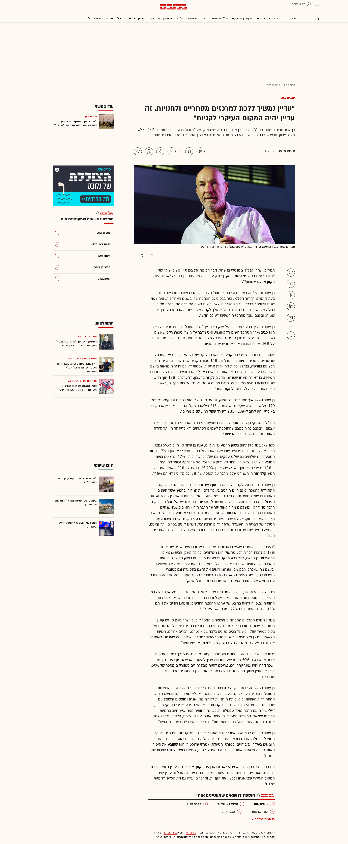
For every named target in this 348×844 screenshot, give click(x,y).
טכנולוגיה (192, 18)
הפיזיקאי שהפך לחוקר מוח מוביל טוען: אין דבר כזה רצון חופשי (76, 343)
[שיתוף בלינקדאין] (291, 306)
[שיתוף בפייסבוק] (160, 151)
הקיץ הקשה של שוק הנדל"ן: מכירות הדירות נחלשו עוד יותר (78, 388)
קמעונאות (228, 812)
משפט (204, 18)
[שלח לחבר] (291, 318)
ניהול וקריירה (165, 18)
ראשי (294, 18)
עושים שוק (288, 98)
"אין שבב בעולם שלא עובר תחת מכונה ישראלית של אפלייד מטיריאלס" (77, 367)
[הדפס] (201, 151)
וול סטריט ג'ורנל (92, 18)
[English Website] (316, 18)
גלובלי (179, 18)
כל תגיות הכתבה (265, 819)
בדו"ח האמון (170, 832)
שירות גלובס (287, 151)
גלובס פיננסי (280, 18)
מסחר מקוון (194, 804)
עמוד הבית (289, 85)
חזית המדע (90, 336)
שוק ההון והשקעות (242, 18)
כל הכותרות (263, 18)
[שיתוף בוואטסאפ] (149, 151)
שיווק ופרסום (136, 18)
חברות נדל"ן (90, 380)
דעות (151, 18)
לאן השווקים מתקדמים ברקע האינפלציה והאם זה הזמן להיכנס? (75, 123)
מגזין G (121, 18)
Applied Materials (85, 358)
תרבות (109, 18)
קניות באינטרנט (228, 804)
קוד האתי (191, 832)
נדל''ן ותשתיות (220, 18)
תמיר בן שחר (259, 812)
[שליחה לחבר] (172, 151)
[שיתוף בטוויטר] (138, 151)
